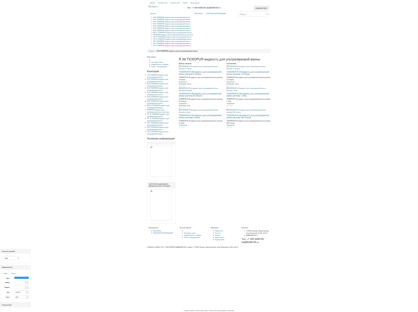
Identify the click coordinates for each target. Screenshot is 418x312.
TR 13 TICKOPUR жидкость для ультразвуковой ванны (172, 37)
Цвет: (8, 278)
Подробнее (183, 82)
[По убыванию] (250, 64)
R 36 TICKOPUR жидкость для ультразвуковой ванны (171, 28)
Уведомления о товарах (159, 64)
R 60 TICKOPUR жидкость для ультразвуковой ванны (171, 30)
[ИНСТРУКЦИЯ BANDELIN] (161, 205)
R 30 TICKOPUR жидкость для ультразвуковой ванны (171, 21)
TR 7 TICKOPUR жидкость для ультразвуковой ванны (172, 45)
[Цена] (245, 63)
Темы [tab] (5, 273)
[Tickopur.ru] (157, 6)
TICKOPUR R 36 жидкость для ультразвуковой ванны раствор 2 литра (200, 116)
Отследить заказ (157, 62)
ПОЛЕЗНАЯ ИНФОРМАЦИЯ (216, 13)
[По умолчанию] (238, 63)
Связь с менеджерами (159, 66)
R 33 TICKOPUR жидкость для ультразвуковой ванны (171, 26)
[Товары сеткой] (197, 63)
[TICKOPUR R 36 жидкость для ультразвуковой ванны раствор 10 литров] (249, 67)
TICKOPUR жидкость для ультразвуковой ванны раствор (173, 35)
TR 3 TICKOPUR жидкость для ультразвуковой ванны (172, 43)
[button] (180, 86)
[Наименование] (242, 63)
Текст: (8, 297)
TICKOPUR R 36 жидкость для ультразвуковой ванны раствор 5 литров (200, 72)
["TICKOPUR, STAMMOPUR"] (161, 161)
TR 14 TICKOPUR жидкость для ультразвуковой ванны (172, 39)
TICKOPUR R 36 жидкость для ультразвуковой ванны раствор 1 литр (248, 94)
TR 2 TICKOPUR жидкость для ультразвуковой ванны (172, 41)
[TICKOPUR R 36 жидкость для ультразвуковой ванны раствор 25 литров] (201, 89)
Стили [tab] (13, 273)
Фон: (8, 292)
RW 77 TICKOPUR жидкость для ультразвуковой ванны (172, 32)
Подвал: (7, 287)
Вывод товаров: (185, 63)
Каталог (153, 13)
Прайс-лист (219, 231)
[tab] (15, 267)
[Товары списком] (194, 63)
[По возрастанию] (248, 64)
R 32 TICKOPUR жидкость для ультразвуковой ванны (171, 24)
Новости (218, 233)
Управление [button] (7, 305)
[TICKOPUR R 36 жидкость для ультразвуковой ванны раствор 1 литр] (249, 89)
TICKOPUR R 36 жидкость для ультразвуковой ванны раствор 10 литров (248, 72)
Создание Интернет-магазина (192, 310)
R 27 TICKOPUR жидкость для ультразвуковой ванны (171, 19)
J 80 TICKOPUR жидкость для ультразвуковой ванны (171, 17)
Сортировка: (231, 63)
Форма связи (219, 239)
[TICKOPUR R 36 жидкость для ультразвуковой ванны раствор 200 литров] (249, 111)
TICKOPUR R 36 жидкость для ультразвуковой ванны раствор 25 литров (200, 94)
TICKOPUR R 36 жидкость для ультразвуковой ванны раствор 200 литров (248, 116)
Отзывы (217, 235)
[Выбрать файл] (27, 282)
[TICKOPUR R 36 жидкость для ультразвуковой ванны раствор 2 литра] (201, 111)
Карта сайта (219, 237)
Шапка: (7, 282)
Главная (151, 51)
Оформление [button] (7, 267)
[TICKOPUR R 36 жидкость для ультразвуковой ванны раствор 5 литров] (201, 67)
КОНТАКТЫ (199, 13)
